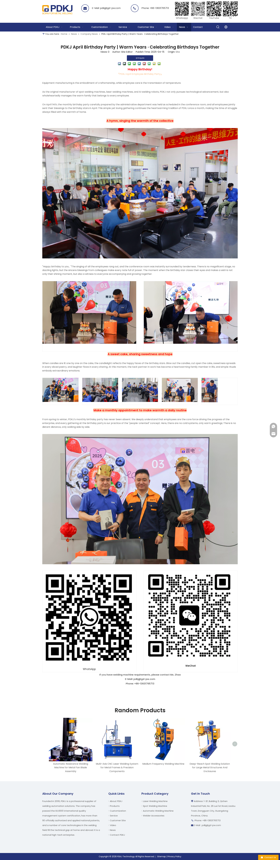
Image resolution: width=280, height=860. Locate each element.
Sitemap (161, 856)
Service (114, 815)
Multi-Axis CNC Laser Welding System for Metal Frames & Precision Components (117, 767)
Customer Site (118, 820)
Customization (118, 810)
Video (113, 825)
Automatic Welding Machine (158, 810)
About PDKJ (116, 801)
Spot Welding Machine (155, 805)
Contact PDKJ (117, 834)
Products (115, 805)
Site (178, 52)
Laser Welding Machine (155, 801)
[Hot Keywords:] (218, 27)
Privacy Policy (174, 856)
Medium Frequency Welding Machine (163, 763)
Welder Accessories (153, 815)
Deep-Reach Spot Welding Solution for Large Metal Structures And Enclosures (210, 767)
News (113, 830)
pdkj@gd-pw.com (110, 8)
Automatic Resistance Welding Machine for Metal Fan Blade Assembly (70, 767)
